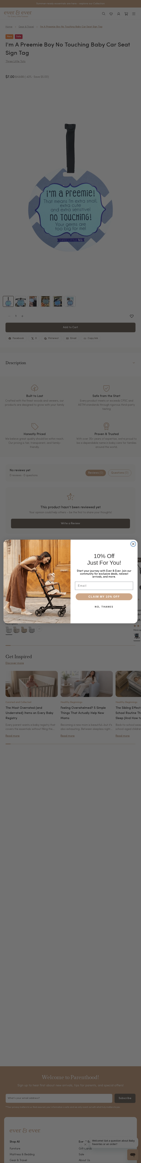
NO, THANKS (104, 607)
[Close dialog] (133, 544)
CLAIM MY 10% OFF (104, 596)
